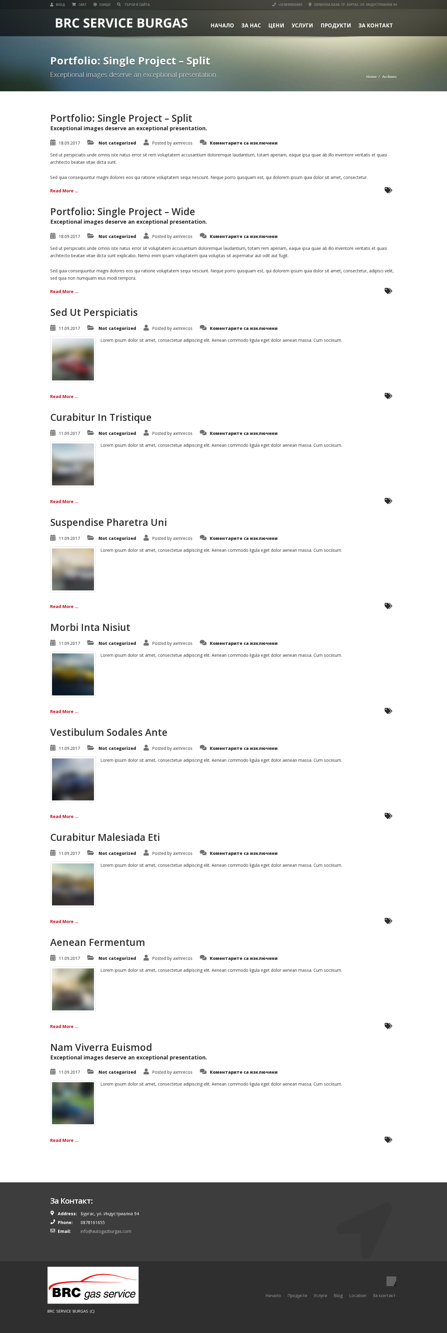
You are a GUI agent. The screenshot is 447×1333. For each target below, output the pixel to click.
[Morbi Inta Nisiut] (73, 674)
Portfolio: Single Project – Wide (122, 211)
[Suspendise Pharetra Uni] (73, 569)
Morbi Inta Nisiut (90, 627)
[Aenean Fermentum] (73, 989)
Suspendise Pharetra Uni (108, 522)
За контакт (376, 25)
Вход (60, 4)
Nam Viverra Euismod (101, 1047)
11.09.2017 (69, 328)
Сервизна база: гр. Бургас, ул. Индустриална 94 (355, 4)
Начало (222, 25)
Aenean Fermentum (97, 942)
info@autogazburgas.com (106, 1231)
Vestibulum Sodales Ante (109, 732)
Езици (104, 4)
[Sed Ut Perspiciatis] (73, 359)
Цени (276, 25)
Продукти (336, 25)
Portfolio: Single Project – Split (121, 117)
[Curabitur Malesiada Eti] (73, 884)
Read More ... (64, 191)
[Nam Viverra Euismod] (73, 1103)
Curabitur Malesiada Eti (105, 837)
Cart (82, 4)
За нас (251, 25)
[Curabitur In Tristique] (73, 464)
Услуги (302, 25)
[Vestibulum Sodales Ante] (73, 779)
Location (357, 1295)
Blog (338, 1295)
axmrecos (182, 143)
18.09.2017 (69, 143)
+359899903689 (289, 4)
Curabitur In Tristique (101, 417)
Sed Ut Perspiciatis (94, 312)
